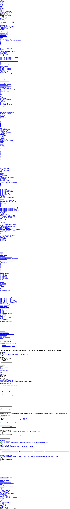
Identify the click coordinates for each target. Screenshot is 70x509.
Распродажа (2, 2)
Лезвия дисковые (3, 242)
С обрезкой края (3, 131)
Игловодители (3, 239)
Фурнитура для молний (4, 273)
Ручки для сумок (3, 179)
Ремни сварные (3, 266)
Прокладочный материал (5, 485)
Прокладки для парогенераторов (6, 228)
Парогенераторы (3, 36)
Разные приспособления (5, 71)
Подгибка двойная (3, 70)
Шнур (1, 155)
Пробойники (2, 195)
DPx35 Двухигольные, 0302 (5, 317)
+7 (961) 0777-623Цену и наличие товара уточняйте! (4, 18)
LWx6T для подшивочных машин (6, 318)
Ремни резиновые (3, 269)
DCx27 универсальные (4, 307)
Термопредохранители (4, 232)
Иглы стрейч (2, 331)
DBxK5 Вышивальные (4, 303)
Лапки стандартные (4, 83)
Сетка (1, 285)
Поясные (2, 126)
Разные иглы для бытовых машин (7, 334)
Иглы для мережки (4, 329)
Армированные (3, 98)
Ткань (1, 500)
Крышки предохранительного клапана (7, 226)
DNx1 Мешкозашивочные (5, 308)
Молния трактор (3, 279)
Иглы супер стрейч (4, 332)
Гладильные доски (3, 33)
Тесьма (1, 489)
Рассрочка (2, 8)
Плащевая (2, 282)
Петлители (2, 206)
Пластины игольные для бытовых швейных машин (10, 210)
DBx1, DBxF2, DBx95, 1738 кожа (6, 299)
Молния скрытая (3, 277)
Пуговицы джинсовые (4, 184)
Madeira (1, 97)
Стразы (1, 169)
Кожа (1, 149)
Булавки (1, 338)
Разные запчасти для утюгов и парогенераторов (10, 229)
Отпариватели (3, 35)
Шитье (1, 158)
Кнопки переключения (4, 270)
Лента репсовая (3, 161)
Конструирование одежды (5, 120)
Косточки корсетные (4, 54)
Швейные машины (4, 28)
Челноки (1, 252)
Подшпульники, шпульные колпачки (7, 215)
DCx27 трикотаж (3, 306)
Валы (1, 218)
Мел (1, 50)
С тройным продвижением (5, 84)
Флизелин (2, 111)
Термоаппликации (3, 175)
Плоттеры (2, 29)
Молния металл (3, 274)
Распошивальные (3, 135)
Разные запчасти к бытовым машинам (8, 201)
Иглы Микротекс (3, 335)
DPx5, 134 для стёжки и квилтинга (7, 295)
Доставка (2, 4)
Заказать (2, 365)
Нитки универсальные (4, 103)
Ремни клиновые (3, 265)
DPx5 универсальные (4, 294)
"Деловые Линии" (3, 368)
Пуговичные (2, 134)
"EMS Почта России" (4, 370)
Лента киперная (3, 163)
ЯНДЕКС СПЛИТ (3, 6)
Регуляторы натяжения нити (6, 257)
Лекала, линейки (3, 52)
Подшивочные (3, 125)
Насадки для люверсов (4, 193)
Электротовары (3, 178)
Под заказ (2, 425)
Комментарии (14, 380)
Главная (1, 0)
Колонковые (2, 119)
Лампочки (2, 202)
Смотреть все (3, 440)
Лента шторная (3, 162)
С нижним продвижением (5, 130)
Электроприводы (3, 212)
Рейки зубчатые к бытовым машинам (7, 216)
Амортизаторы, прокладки (5, 236)
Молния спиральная (4, 278)
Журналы (2, 46)
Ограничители (3, 67)
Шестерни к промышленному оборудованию (9, 258)
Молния (1, 499)
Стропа (1, 156)
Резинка (1, 152)
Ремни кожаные (3, 267)
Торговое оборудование (5, 165)
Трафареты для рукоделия (5, 166)
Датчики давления (3, 225)
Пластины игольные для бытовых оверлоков (9, 209)
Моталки (1, 260)
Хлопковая (2, 148)
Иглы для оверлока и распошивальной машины (9, 330)
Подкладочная (3, 283)
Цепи (1, 171)
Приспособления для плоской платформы (8, 89)
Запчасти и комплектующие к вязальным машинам (10, 40)
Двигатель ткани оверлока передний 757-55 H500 (31, 431)
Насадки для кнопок (4, 192)
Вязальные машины (4, 41)
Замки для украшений (4, 170)
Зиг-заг (1, 118)
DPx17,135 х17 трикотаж (5, 311)
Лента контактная (3, 154)
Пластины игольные (4, 250)
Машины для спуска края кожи (6, 121)
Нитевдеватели (3, 203)
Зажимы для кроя (3, 53)
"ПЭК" (1, 372)
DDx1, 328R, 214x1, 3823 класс (6, 319)
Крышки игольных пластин (5, 214)
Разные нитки (3, 101)
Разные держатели (4, 223)
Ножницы (2, 49)
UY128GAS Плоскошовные (5, 316)
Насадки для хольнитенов (5, 194)
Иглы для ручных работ (5, 337)
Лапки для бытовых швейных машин (7, 58)
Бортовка (2, 110)
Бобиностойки (3, 237)
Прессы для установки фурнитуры (7, 197)
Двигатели (2, 116)
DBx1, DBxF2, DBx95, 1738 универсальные (9, 301)
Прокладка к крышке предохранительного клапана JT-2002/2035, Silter (44, 456)
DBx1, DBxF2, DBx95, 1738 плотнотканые (8, 302)
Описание (2, 380)
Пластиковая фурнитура (5, 180)
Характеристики (7, 380)
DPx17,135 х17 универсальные (6, 312)
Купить (1, 366)
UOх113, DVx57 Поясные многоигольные (8, 315)
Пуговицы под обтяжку (4, 185)
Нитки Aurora (2, 102)
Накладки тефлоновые (4, 227)
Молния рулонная (3, 276)
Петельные (2, 124)
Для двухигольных (3, 62)
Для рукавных (3, 90)
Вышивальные (3, 115)
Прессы (1, 37)
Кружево (2, 150)
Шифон (1, 287)
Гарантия (2, 7)
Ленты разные (3, 160)
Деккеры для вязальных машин (6, 44)
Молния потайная (3, 275)
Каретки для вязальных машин (6, 45)
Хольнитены (2, 196)
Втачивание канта (3, 72)
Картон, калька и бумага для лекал (7, 339)
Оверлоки (2, 123)
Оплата (1, 3)
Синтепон (2, 109)
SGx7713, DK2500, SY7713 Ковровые (7, 313)
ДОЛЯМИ (2, 9)
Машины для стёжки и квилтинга (6, 140)
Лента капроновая (3, 164)
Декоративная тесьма (4, 153)
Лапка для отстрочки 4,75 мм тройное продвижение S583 (36, 442)
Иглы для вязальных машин (5, 43)
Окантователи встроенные (5, 88)
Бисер (1, 172)
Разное (1, 142)
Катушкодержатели (4, 222)
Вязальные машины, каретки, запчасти (8, 475)
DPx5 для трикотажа (4, 293)
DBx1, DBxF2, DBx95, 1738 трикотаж (7, 300)
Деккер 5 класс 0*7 (12, 422)
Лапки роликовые (3, 82)
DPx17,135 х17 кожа (4, 310)
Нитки (1, 484)
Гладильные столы (4, 34)
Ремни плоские (3, 268)
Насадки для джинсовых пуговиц (6, 191)
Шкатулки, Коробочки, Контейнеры (7, 177)
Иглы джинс (2, 328)
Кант (1, 159)
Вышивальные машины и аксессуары (7, 26)
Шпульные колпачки (4, 254)
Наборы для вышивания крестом (7, 94)
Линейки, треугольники (4, 91)
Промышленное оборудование (6, 486)
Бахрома (2, 145)
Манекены (2, 92)
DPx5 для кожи (3, 292)
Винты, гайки (2, 233)
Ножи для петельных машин (5, 245)
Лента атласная (3, 151)
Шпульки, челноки (3, 211)
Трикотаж (2, 286)
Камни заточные (3, 259)
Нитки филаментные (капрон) (6, 104)
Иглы (1, 501)
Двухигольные (3, 117)
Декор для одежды (4, 492)
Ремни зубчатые (3, 264)
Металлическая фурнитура (5, 93)
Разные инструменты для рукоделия (7, 51)
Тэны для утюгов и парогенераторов (7, 230)
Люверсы (2, 187)
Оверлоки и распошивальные (6, 27)
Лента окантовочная (4, 157)
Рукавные (2, 136)
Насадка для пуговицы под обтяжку (7, 190)
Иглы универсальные (4, 333)
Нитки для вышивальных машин (6, 99)
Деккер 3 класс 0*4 (12, 427)
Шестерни (2, 213)
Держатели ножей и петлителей (6, 261)
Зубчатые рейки (3, 238)
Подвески (2, 173)
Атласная (2, 147)
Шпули (1, 253)
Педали (1, 205)
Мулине (1, 100)
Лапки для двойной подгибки (6, 74)
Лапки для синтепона (4, 81)
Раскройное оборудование (5, 113)
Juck (4, 352)
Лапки (1, 479)
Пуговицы (2, 141)
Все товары (2, 1)
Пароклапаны (3, 231)
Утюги (1, 38)
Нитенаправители (3, 255)
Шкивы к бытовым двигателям (6, 217)
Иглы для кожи (3, 336)
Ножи (1, 204)
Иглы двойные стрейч (4, 324)
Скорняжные (2, 137)
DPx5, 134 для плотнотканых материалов (8, 296)
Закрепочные (2, 138)
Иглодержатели (3, 240)
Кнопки (1, 186)
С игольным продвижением (5, 86)
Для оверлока (3, 63)
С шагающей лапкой (4, 85)
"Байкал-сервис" (3, 374)
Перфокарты (2, 42)
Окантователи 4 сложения (5, 69)
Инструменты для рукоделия (6, 477)
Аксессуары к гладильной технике (7, 32)
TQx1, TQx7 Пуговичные (5, 314)
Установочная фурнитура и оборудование (8, 497)
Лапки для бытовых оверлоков (6, 59)
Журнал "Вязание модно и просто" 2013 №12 (28, 446)
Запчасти (2, 498)
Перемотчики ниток (4, 139)
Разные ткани (3, 284)
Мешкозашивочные (4, 122)
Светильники (2, 256)
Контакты (2, 5)
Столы (1, 114)
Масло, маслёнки (3, 262)
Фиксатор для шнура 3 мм (17, 435)
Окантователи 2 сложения (5, 68)
